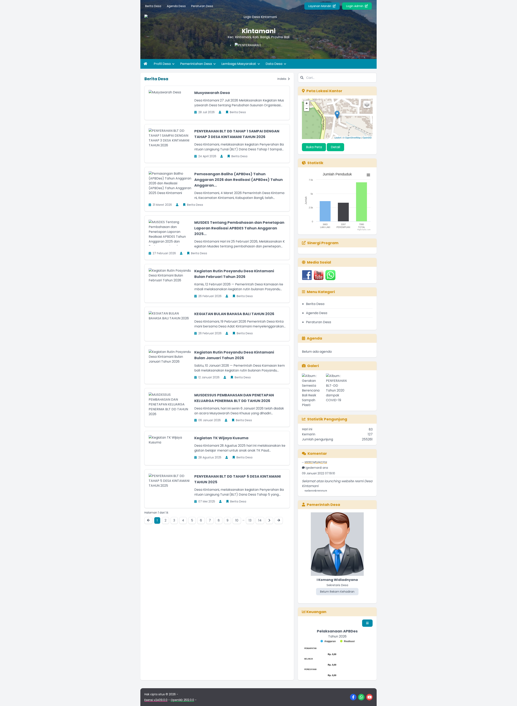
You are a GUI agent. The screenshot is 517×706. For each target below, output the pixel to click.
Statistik (315, 162)
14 (260, 520)
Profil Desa (162, 63)
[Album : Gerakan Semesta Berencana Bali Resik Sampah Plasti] (313, 390)
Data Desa (274, 63)
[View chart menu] (368, 175)
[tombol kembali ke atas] (509, 698)
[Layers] (367, 104)
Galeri (313, 365)
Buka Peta (314, 147)
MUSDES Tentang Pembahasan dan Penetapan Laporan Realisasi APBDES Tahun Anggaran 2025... (239, 228)
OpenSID (367, 137)
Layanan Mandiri (320, 6)
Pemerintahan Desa (196, 63)
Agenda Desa (176, 6)
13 (250, 520)
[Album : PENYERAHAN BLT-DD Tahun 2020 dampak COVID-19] (337, 390)
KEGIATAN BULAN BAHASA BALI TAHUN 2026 (234, 313)
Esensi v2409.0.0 (155, 700)
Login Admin (355, 6)
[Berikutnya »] (269, 520)
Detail (335, 147)
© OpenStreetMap (352, 137)
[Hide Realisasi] (347, 641)
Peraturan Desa (202, 6)
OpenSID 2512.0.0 (182, 700)
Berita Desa (153, 6)
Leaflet (337, 137)
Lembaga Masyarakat (239, 63)
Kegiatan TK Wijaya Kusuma (221, 437)
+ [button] (307, 103)
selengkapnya (316, 481)
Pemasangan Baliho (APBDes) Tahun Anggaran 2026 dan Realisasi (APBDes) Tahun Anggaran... (238, 179)
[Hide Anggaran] (328, 641)
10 (236, 520)
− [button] (307, 108)
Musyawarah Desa (212, 92)
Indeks (282, 79)
